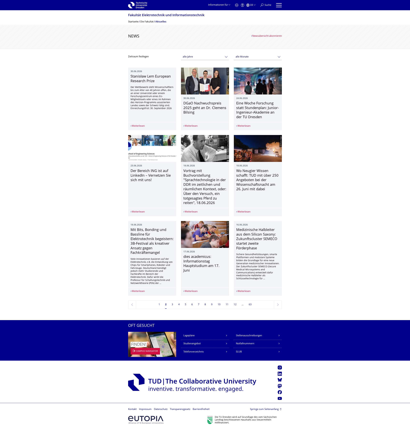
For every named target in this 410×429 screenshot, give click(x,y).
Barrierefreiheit (201, 409)
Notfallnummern (245, 344)
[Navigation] (279, 5)
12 (235, 304)
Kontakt (132, 409)
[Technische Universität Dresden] (137, 5)
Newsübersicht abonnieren (267, 36)
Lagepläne (189, 336)
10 (219, 304)
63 (250, 304)
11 (227, 304)
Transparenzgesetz (180, 409)
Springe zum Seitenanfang (264, 409)
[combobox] (205, 57)
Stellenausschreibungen (249, 336)
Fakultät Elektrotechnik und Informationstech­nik (166, 15)
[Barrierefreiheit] (242, 5)
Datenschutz (161, 409)
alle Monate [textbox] (242, 57)
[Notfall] (236, 5)
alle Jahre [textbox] (188, 57)
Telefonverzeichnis (193, 352)
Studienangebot (192, 344)
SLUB (239, 352)
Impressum (145, 409)
